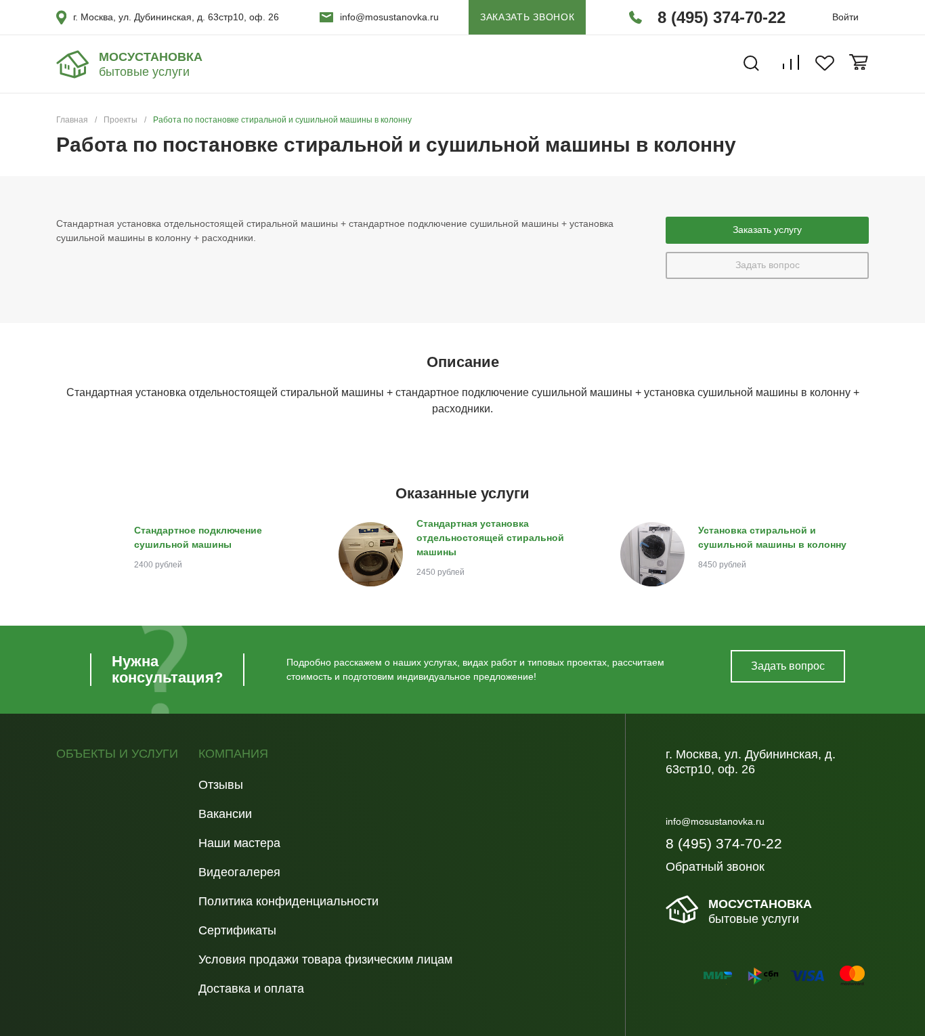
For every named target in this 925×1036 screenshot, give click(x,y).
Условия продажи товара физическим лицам (325, 959)
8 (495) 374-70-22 (722, 17)
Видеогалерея (239, 872)
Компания (233, 754)
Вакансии (225, 814)
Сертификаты (237, 930)
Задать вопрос (767, 264)
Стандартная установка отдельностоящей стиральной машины (490, 537)
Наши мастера (239, 843)
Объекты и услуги (117, 754)
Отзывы (220, 785)
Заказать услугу (767, 229)
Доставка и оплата (251, 988)
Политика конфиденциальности (288, 901)
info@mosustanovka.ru (389, 17)
